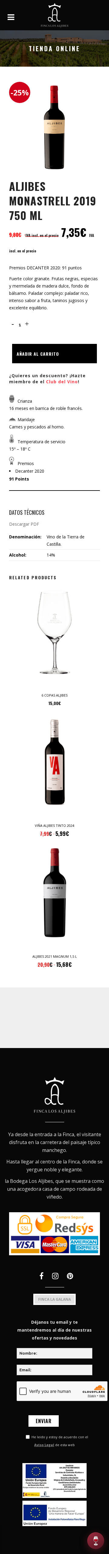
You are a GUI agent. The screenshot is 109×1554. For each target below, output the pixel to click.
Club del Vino (62, 381)
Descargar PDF (24, 524)
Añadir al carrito (38, 354)
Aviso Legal (44, 1445)
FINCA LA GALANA (54, 1299)
